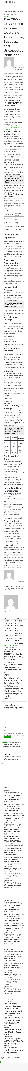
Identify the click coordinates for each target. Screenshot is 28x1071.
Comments (6, 790)
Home (6, 11)
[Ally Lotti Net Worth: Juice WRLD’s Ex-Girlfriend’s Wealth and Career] (9, 662)
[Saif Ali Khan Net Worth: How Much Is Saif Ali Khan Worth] (10, 675)
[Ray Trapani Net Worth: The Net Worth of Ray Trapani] (10, 882)
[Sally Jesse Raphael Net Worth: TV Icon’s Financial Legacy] (12, 873)
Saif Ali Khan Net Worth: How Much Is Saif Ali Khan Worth (13, 680)
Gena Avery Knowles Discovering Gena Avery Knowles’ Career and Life (12, 861)
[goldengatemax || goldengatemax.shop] (10, 2)
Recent (5, 787)
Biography (10, 11)
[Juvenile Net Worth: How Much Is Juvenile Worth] (9, 866)
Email (5, 727)
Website (5, 730)
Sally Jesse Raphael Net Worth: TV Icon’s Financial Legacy (12, 877)
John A (16, 67)
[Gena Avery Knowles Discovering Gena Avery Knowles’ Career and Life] (13, 857)
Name (5, 724)
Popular (5, 789)
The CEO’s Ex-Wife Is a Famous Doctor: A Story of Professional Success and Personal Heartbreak (13, 127)
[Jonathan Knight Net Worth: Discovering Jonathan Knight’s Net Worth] (11, 686)
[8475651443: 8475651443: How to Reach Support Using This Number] (14, 649)
